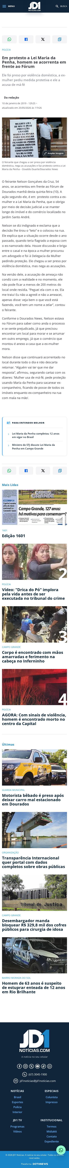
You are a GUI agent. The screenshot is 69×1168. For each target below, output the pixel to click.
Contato (52, 1136)
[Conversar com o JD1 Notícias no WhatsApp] (61, 1150)
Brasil (17, 1097)
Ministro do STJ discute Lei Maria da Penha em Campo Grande (33, 446)
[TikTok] (43, 1066)
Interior (17, 1112)
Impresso (52, 1102)
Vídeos (17, 1131)
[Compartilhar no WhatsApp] (9, 39)
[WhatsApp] (49, 1066)
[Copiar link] (59, 39)
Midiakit (52, 1131)
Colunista (52, 1097)
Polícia (17, 1107)
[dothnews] (40, 1164)
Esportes (17, 1102)
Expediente (52, 1141)
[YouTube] (37, 1066)
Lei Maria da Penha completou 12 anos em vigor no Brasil (35, 435)
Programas (17, 1126)
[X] (31, 1066)
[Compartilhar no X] (43, 39)
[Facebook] (19, 1066)
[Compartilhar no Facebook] (26, 39)
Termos (51, 1126)
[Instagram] (25, 1066)
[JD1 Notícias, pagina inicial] (34, 6)
